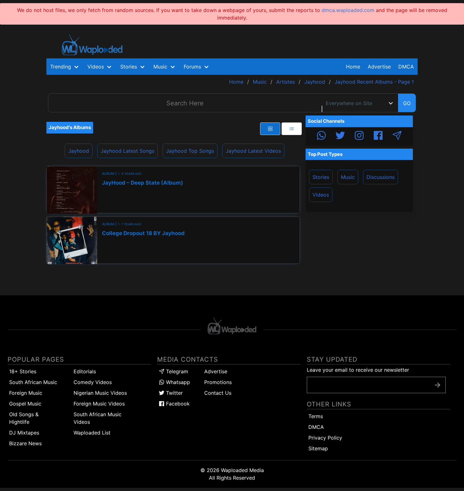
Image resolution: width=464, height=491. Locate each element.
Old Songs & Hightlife (24, 418)
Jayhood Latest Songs (127, 151)
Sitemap (318, 448)
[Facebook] (378, 136)
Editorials (85, 371)
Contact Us (217, 393)
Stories (320, 177)
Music (348, 177)
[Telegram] (397, 136)
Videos (320, 195)
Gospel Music (25, 403)
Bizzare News (25, 443)
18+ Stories (22, 371)
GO (407, 103)
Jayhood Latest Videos (253, 151)
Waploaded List (92, 432)
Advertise (215, 371)
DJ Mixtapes (24, 432)
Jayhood (78, 151)
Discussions (380, 177)
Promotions (218, 382)
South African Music (33, 382)
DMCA (406, 66)
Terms (315, 416)
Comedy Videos (93, 382)
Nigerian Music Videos (100, 393)
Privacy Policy (325, 438)
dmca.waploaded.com (348, 10)
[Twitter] (340, 136)
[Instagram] (359, 136)
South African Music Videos (98, 418)
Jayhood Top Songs (190, 151)
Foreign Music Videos (99, 403)
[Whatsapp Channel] (321, 136)
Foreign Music (25, 393)
